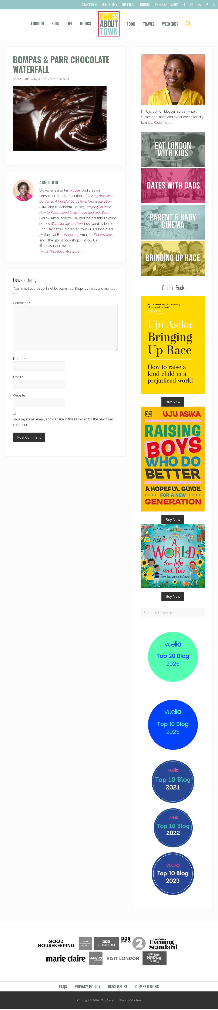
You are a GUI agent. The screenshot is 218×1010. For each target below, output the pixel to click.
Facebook (58, 251)
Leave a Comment (58, 79)
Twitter (44, 251)
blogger (75, 190)
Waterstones (104, 234)
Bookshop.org (67, 234)
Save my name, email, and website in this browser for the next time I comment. (64, 422)
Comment (21, 303)
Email (18, 377)
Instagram (74, 251)
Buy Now (173, 402)
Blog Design (108, 1000)
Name (19, 358)
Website (19, 395)
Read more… (163, 122)
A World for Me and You (65, 223)
